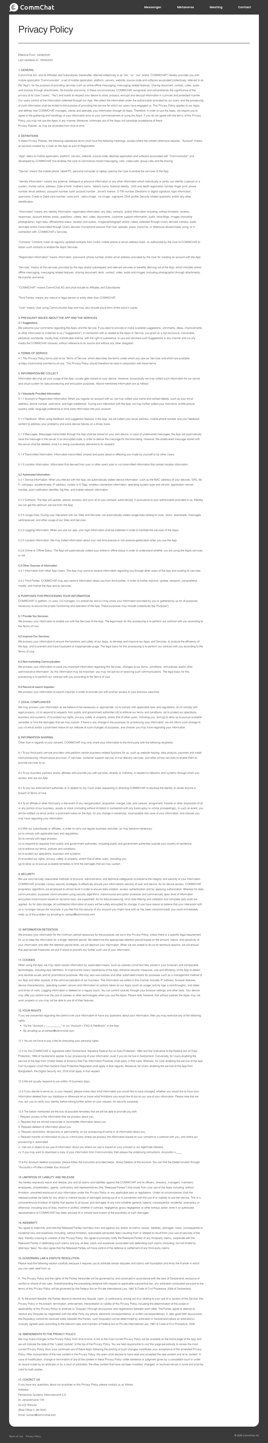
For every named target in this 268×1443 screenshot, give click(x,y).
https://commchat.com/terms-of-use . (43, 363)
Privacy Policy (33, 1436)
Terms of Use (17, 1436)
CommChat (37, 7)
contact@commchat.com (80, 914)
